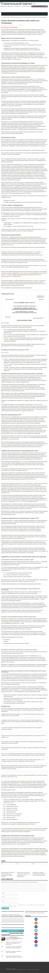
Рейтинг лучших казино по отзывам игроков (34, 912)
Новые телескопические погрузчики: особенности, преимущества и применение (23, 874)
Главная (4, 17)
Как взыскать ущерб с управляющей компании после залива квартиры (39, 874)
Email (3, 897)
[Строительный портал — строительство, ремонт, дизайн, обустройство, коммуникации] (24, 10)
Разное (8, 17)
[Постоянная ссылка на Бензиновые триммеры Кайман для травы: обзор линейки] (3, 954)
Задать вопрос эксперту (13, 930)
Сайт (3, 901)
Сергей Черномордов (10, 25)
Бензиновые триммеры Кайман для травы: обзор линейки (13, 952)
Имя (2, 893)
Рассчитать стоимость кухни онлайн (12, 916)
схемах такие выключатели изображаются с (24, 274)
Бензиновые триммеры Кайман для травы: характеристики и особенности (14, 956)
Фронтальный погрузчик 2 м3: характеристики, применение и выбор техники (8, 874)
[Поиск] (47, 6)
